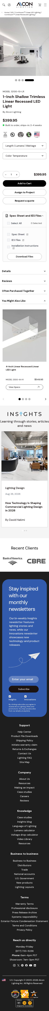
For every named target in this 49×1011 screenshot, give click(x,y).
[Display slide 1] (19, 399)
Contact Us (24, 753)
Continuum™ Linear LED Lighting (27, 12)
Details (6, 271)
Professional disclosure (24, 908)
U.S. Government (24, 878)
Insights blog (24, 821)
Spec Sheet (18, 234)
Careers (24, 796)
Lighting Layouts (24, 887)
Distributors (24, 865)
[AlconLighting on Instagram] (14, 965)
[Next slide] (45, 399)
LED (12, 12)
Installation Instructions (25, 245)
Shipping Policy (24, 740)
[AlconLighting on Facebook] (26, 965)
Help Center (24, 731)
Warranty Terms (24, 903)
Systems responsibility (24, 916)
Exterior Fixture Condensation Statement (24, 921)
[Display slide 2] (22, 399)
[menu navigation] (45, 5)
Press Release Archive (24, 912)
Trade (24, 869)
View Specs (14, 387)
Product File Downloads (24, 736)
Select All (16, 223)
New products (24, 882)
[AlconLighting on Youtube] (30, 965)
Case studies (24, 792)
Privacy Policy (24, 929)
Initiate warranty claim (24, 744)
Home (6, 12)
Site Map (24, 762)
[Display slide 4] (29, 399)
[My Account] (9, 5)
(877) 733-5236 (25, 951)
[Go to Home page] (24, 5)
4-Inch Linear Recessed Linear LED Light (22, 368)
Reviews (7, 281)
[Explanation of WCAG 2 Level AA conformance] (24, 1003)
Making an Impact (24, 787)
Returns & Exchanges (24, 749)
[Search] (4, 5)
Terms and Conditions (24, 925)
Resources (24, 783)
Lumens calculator (24, 830)
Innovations (30, 699)
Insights (12, 699)
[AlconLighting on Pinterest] (22, 965)
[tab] (22, 530)
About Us (24, 779)
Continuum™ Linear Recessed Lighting (19, 15)
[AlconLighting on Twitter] (18, 965)
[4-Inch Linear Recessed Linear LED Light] (24, 335)
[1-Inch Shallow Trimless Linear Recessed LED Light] (16, 80)
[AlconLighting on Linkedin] (35, 965)
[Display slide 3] (26, 399)
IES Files (16, 240)
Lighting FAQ (24, 757)
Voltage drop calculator (24, 834)
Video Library (24, 839)
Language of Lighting (24, 826)
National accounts (24, 874)
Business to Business (24, 860)
